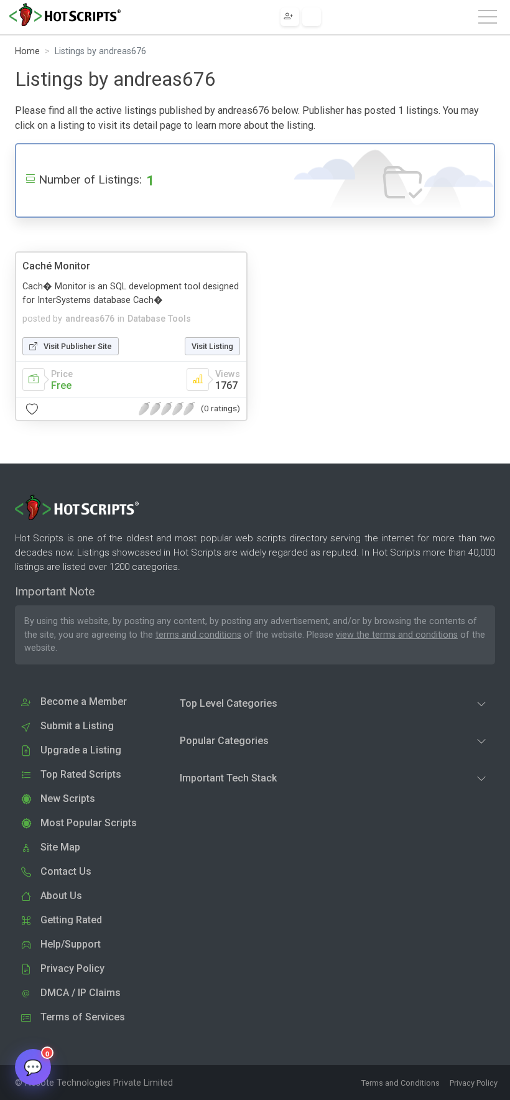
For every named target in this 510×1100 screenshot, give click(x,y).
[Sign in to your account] (311, 16)
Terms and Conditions (400, 1083)
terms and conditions (198, 635)
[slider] (167, 409)
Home (27, 51)
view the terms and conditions (397, 635)
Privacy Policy (474, 1083)
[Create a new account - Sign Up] (289, 16)
